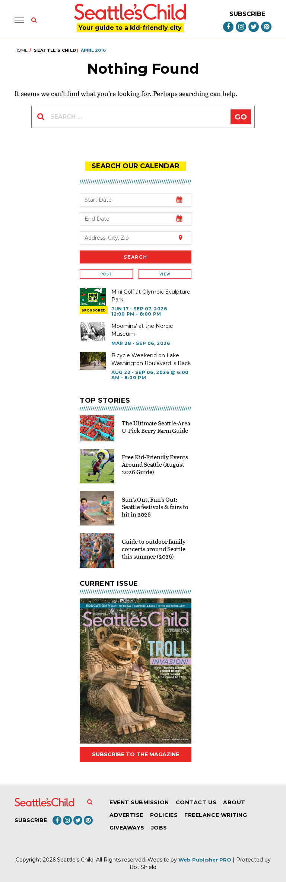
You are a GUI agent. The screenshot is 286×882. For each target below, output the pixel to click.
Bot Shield (143, 867)
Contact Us (196, 802)
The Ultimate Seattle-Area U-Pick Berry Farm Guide (156, 427)
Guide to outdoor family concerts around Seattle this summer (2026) (153, 548)
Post (106, 274)
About (234, 802)
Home (21, 50)
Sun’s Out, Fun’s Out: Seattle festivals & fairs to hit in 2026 (155, 506)
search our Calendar (135, 166)
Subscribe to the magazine (135, 754)
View (164, 274)
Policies (164, 815)
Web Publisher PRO (204, 860)
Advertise (126, 815)
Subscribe (247, 13)
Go (241, 116)
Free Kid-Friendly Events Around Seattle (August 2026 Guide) (155, 464)
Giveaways (126, 827)
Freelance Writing (215, 815)
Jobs (159, 827)
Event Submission (139, 802)
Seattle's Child (55, 50)
